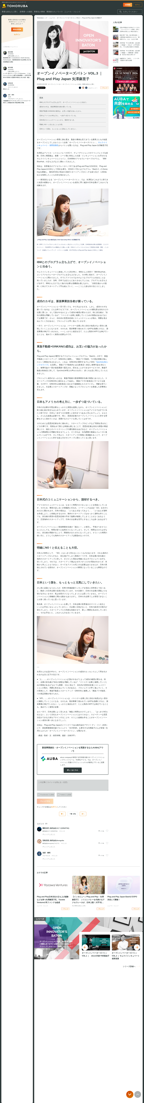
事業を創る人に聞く (88, 84)
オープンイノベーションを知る (72, 84)
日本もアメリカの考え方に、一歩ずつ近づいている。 (58, 115)
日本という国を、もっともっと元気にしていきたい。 (58, 129)
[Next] (137, 947)
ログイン (54, 807)
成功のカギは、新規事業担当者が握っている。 (56, 107)
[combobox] (129, 11)
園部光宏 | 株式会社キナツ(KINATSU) (56, 828)
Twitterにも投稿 (65, 795)
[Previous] (85, 947)
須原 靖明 (46, 853)
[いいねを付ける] (107, 831)
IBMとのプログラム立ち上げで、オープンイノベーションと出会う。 (63, 102)
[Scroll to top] (137, 1094)
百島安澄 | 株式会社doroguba (53, 840)
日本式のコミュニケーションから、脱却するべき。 (57, 120)
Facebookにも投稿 (47, 795)
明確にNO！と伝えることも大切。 (51, 124)
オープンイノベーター (55, 84)
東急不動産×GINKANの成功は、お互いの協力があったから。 (61, 111)
